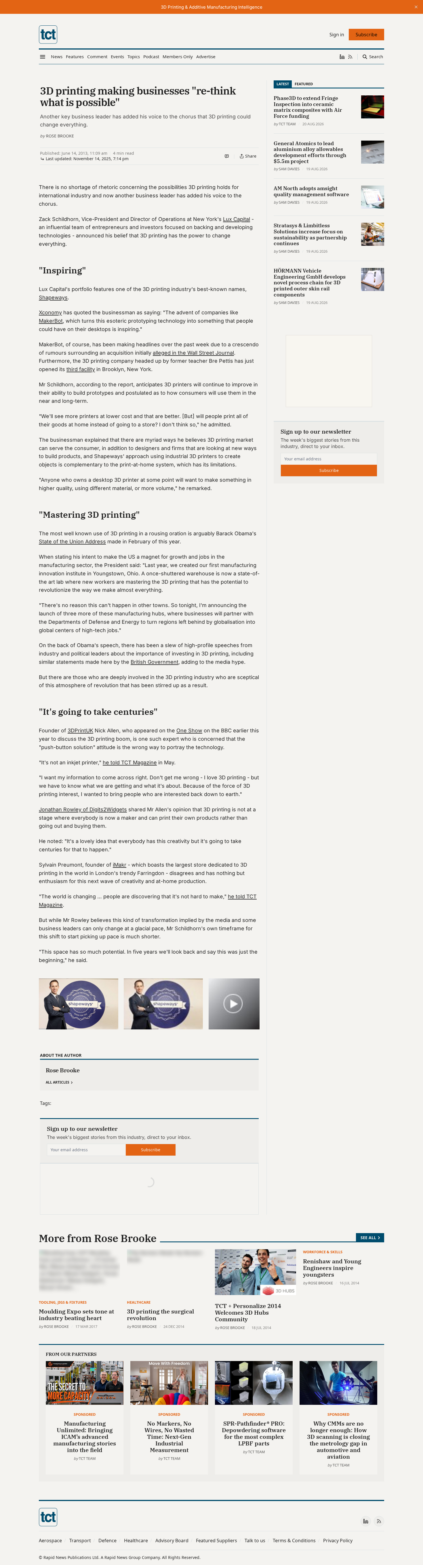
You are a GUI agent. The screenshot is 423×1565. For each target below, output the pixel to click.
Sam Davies (289, 168)
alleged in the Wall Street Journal (193, 353)
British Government (154, 662)
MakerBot (51, 321)
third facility (80, 369)
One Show (189, 730)
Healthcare (138, 1302)
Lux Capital (236, 219)
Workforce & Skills (322, 1251)
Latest (283, 83)
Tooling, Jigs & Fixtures (63, 1302)
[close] (416, 7)
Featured (304, 83)
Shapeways (53, 297)
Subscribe (150, 1149)
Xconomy (50, 312)
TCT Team (287, 123)
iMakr (119, 865)
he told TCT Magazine (130, 762)
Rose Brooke (60, 136)
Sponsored (85, 1414)
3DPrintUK (80, 730)
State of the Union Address (72, 541)
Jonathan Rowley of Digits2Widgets (83, 809)
